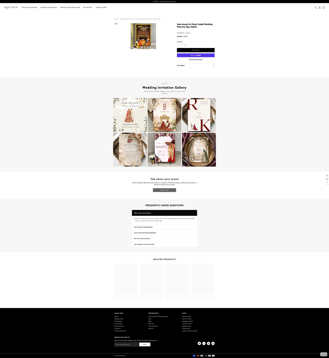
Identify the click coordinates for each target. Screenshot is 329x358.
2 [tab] (144, 52)
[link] (126, 296)
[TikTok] (208, 343)
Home (116, 19)
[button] (130, 115)
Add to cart (196, 50)
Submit (145, 344)
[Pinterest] (204, 343)
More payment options (196, 59)
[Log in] (320, 8)
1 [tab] (141, 52)
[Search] (316, 8)
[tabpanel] (143, 36)
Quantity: (180, 41)
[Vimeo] (213, 343)
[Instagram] (199, 343)
